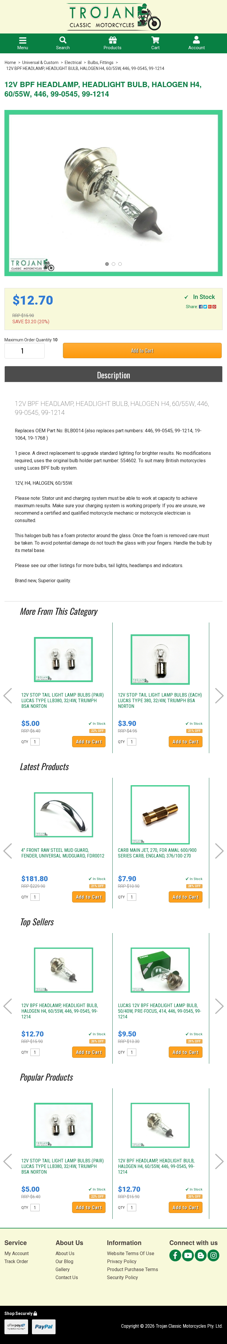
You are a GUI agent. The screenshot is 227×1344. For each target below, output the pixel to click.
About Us (65, 1253)
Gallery (63, 1269)
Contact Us (67, 1277)
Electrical (73, 62)
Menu (22, 47)
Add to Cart (142, 350)
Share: (192, 306)
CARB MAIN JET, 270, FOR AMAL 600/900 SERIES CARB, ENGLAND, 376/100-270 (157, 853)
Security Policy (122, 1277)
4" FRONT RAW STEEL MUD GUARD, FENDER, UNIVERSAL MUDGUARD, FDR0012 (62, 853)
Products (112, 47)
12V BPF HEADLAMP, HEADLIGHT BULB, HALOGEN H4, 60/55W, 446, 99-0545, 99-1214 (85, 68)
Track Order (16, 1261)
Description (113, 375)
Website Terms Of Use (130, 1253)
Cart (155, 47)
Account (196, 47)
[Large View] (113, 193)
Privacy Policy (122, 1261)
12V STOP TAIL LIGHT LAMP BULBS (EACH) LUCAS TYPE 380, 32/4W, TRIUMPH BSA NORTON (160, 700)
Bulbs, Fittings (101, 62)
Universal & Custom (40, 62)
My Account (16, 1253)
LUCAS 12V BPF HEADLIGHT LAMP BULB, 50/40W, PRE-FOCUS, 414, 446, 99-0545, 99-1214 (159, 1011)
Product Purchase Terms (132, 1269)
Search (63, 47)
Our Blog (64, 1261)
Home (10, 62)
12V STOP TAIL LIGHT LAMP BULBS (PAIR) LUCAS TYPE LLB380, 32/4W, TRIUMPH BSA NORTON (62, 700)
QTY (24, 742)
